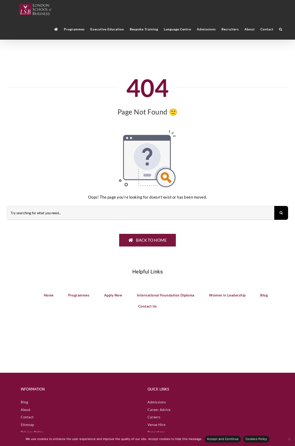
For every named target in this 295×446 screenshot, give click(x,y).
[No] (289, 439)
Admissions (157, 402)
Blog (264, 295)
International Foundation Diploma (166, 295)
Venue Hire (156, 425)
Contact (27, 417)
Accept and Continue (223, 439)
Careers (154, 417)
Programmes (78, 295)
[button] (280, 29)
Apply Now (113, 295)
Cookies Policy (256, 439)
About (26, 410)
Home (49, 295)
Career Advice (159, 410)
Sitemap (27, 425)
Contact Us (147, 306)
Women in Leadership (227, 295)
